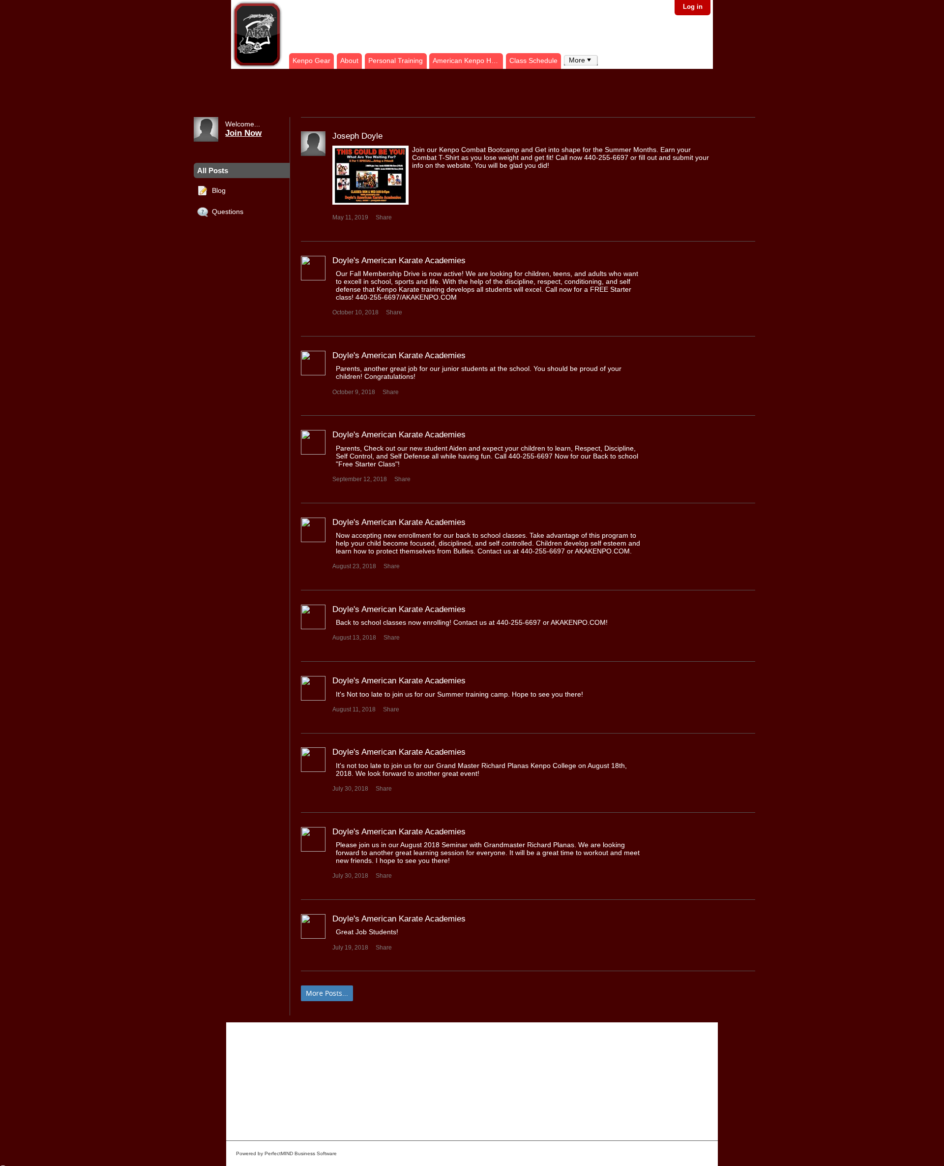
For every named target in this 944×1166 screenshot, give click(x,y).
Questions (225, 211)
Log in (693, 6)
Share (384, 217)
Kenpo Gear (311, 60)
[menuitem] (580, 60)
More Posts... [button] (327, 993)
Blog (217, 190)
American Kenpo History (468, 60)
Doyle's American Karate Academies (399, 260)
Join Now (243, 133)
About (349, 60)
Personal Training (395, 60)
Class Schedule (533, 60)
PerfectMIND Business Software (301, 1153)
